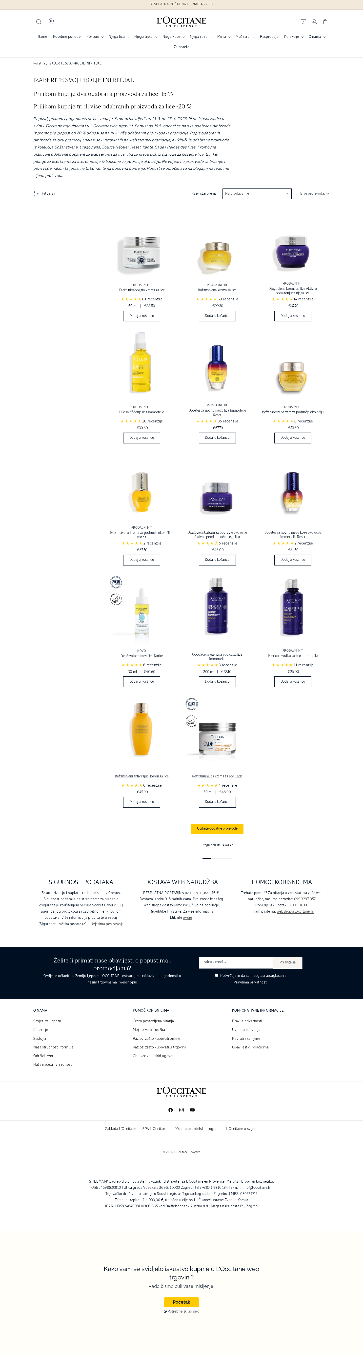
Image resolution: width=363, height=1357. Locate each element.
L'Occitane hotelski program (197, 1129)
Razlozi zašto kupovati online (156, 1039)
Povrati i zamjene (246, 1039)
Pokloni (92, 37)
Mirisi (221, 37)
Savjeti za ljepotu (47, 1021)
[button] (38, 21)
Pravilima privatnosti (251, 982)
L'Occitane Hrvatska (187, 1152)
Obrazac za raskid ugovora (154, 1056)
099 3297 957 (305, 899)
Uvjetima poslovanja (107, 924)
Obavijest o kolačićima (250, 1047)
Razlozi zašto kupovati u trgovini (159, 1047)
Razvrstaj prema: (204, 193)
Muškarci (243, 37)
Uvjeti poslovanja (246, 1030)
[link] (141, 266)
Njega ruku (199, 37)
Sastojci (39, 1039)
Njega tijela (143, 37)
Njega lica (117, 37)
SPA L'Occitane (154, 1129)
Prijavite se (288, 962)
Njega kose (171, 37)
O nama (315, 37)
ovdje (187, 917)
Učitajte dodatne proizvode (217, 828)
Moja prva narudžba (149, 1030)
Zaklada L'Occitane (120, 1129)
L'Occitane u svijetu (242, 1129)
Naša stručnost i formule (53, 1047)
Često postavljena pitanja (153, 1021)
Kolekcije (291, 37)
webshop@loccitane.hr (295, 911)
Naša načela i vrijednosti (53, 1064)
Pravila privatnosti (247, 1021)
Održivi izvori (43, 1056)
